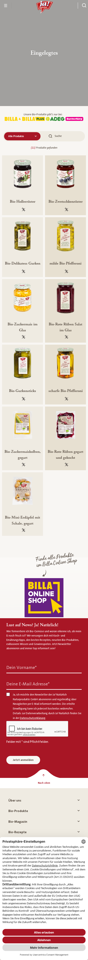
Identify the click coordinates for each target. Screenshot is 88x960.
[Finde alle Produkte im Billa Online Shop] (44, 597)
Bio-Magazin (17, 822)
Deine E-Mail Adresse (28, 684)
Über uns (14, 800)
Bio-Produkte (18, 811)
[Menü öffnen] (5, 5)
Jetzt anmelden (23, 760)
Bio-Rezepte (17, 832)
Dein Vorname (21, 667)
